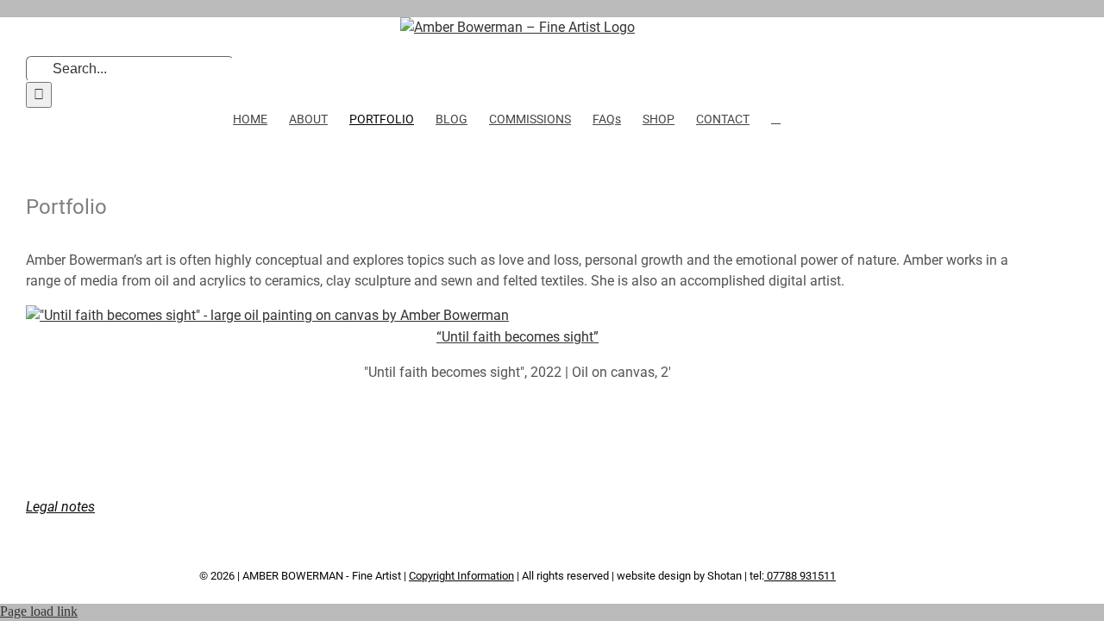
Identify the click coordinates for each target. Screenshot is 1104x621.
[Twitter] (419, 494)
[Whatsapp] (535, 494)
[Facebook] (396, 494)
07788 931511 (800, 575)
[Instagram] (442, 494)
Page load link (39, 611)
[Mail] (559, 494)
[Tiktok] (489, 494)
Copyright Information (461, 575)
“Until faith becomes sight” (517, 337)
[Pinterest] (466, 494)
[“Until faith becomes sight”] (267, 315)
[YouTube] (512, 494)
